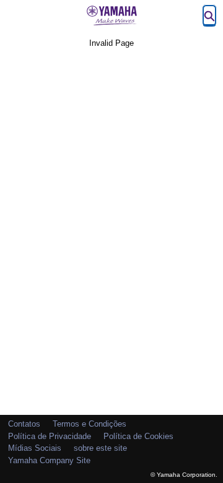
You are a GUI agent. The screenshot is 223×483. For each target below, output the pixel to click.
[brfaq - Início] (111, 15)
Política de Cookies (138, 436)
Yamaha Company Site (49, 460)
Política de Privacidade (49, 436)
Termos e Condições (89, 424)
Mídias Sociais (34, 448)
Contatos (24, 424)
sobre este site (100, 448)
